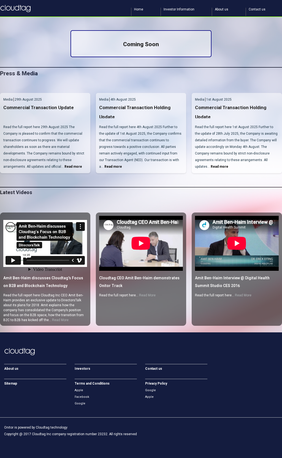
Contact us (257, 9)
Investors (82, 369)
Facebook (82, 397)
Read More (60, 320)
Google (80, 403)
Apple (79, 390)
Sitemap (10, 383)
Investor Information (179, 9)
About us (221, 9)
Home (138, 9)
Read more (73, 167)
